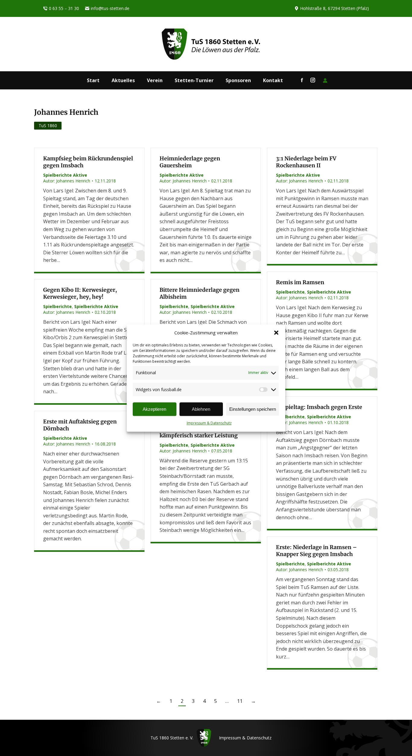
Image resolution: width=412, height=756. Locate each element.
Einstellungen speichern (252, 409)
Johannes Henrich (66, 112)
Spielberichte (290, 292)
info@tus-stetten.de (110, 8)
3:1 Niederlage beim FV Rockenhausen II (306, 162)
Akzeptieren (154, 409)
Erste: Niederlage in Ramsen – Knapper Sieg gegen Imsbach (316, 551)
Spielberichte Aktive (65, 175)
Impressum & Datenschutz (209, 423)
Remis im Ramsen (300, 282)
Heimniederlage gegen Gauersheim (190, 162)
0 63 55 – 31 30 (64, 8)
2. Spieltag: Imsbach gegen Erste (319, 407)
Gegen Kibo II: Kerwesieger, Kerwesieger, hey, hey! (80, 293)
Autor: (66, 181)
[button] (276, 333)
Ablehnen (201, 409)
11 (239, 701)
